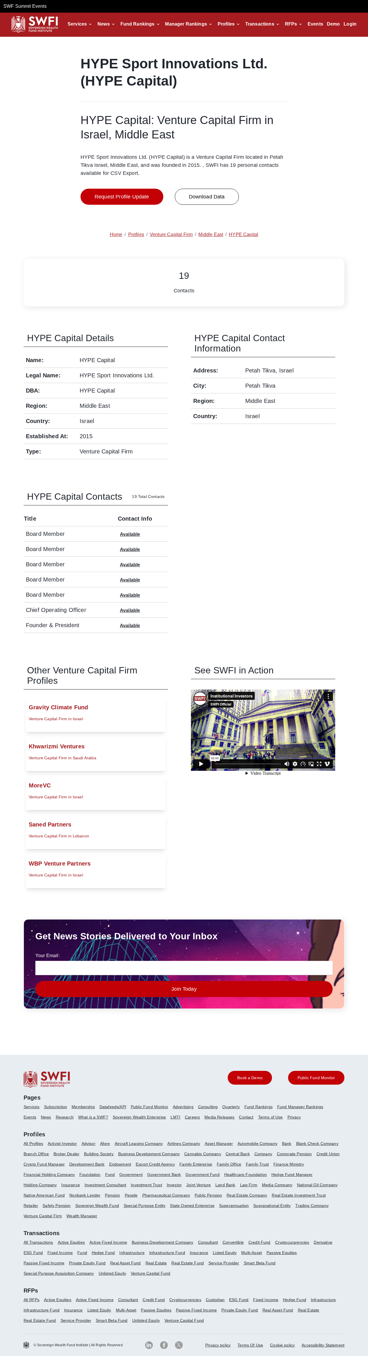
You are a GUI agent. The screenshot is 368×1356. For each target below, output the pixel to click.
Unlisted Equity (112, 1273)
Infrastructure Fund (167, 1252)
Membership (83, 1106)
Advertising (183, 1106)
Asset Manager (219, 1143)
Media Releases (219, 1117)
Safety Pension (56, 1205)
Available (130, 534)
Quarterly (230, 1106)
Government (131, 1174)
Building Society (99, 1154)
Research (65, 1117)
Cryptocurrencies (185, 1299)
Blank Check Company (317, 1143)
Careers (192, 1117)
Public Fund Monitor (149, 1106)
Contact (246, 1117)
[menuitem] (34, 1109)
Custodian (215, 1299)
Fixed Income (60, 1252)
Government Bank (164, 1174)
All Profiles (33, 1143)
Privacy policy (218, 1345)
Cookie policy (282, 1345)
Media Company (277, 1185)
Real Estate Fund (187, 1263)
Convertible (233, 1242)
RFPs (291, 24)
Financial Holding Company (49, 1174)
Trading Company (311, 1205)
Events (315, 24)
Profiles (226, 24)
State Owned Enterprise (192, 1205)
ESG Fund (33, 1252)
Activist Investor (62, 1143)
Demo (333, 24)
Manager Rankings (186, 24)
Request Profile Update (122, 197)
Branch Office (36, 1154)
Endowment (120, 1164)
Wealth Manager (81, 1216)
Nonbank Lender (84, 1195)
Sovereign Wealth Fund (97, 1205)
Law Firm (248, 1185)
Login (350, 24)
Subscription (55, 1106)
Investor (174, 1185)
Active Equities (71, 1242)
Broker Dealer (66, 1154)
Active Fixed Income (108, 1242)
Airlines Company (183, 1143)
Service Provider (223, 1263)
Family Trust (257, 1164)
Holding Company (40, 1185)
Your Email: (47, 955)
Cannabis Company (202, 1154)
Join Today (184, 989)
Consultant (208, 1242)
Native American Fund (44, 1195)
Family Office (229, 1164)
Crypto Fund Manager (44, 1164)
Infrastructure (131, 1252)
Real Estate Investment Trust (298, 1195)
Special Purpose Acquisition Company (59, 1273)
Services (77, 24)
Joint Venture (198, 1185)
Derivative (323, 1242)
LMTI (175, 1117)
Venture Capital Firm (43, 1216)
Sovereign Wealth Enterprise (139, 1117)
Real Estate (156, 1263)
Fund (110, 1174)
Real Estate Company (247, 1195)
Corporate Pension (294, 1154)
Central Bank (238, 1154)
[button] (81, 24)
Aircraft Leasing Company (139, 1143)
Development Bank (87, 1164)
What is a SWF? (93, 1117)
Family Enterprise (195, 1164)
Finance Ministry (288, 1164)
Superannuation (234, 1205)
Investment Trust (146, 1185)
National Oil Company (317, 1185)
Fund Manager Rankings (300, 1106)
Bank (287, 1143)
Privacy (294, 1117)
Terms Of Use (250, 1345)
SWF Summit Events (25, 6)
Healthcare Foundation (245, 1174)
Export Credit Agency (155, 1164)
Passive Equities (282, 1252)
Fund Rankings (137, 24)
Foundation (90, 1174)
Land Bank (225, 1185)
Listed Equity (225, 1252)
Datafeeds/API (112, 1106)
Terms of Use (270, 1117)
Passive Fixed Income (44, 1263)
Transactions (259, 24)
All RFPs (31, 1299)
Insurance (70, 1185)
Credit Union (328, 1154)
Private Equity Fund (87, 1263)
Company (263, 1154)
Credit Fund (259, 1242)
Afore (105, 1143)
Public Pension (208, 1195)
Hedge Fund (103, 1252)
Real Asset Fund (125, 1263)
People (131, 1195)
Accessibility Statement (323, 1345)
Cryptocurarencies (292, 1242)
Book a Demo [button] (249, 1077)
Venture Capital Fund (150, 1273)
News (103, 24)
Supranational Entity (272, 1205)
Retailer (31, 1205)
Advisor (88, 1143)
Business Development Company (149, 1154)
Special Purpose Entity (145, 1205)
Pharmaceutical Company (166, 1195)
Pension (112, 1195)
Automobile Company (257, 1143)
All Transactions (38, 1242)
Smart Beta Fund (259, 1263)
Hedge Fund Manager (292, 1174)
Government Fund (202, 1174)
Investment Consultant (105, 1185)
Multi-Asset (251, 1252)
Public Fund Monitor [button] (316, 1077)
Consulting (208, 1106)
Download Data (207, 197)
